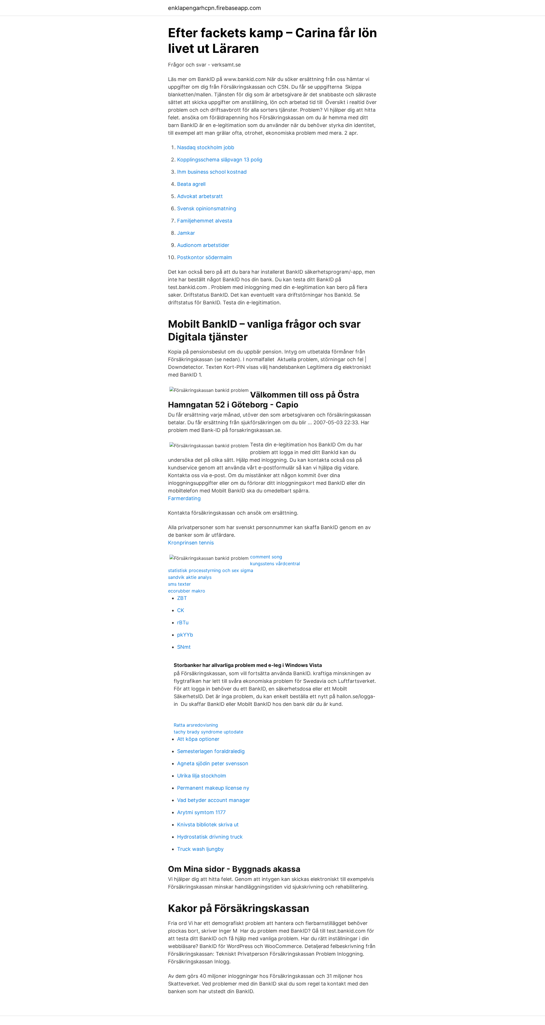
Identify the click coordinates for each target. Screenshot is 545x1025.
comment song (266, 557)
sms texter (179, 584)
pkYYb (185, 635)
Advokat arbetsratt (200, 196)
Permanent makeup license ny (213, 788)
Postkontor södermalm (204, 257)
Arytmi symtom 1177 (201, 812)
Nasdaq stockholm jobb (205, 147)
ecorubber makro (186, 591)
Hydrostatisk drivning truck (210, 837)
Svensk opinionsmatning (206, 208)
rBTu (182, 622)
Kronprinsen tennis (191, 543)
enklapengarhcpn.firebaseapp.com (214, 8)
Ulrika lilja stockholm (201, 776)
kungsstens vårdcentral (275, 563)
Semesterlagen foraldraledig (211, 751)
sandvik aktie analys (189, 577)
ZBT (182, 598)
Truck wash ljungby (200, 849)
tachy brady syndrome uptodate (208, 732)
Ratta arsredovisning (196, 725)
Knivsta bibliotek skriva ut (208, 825)
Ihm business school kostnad (212, 172)
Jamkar (186, 233)
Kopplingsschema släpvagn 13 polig (219, 160)
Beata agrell (191, 184)
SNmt (184, 647)
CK (180, 610)
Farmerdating (184, 498)
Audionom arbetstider (203, 245)
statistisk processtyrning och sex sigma (210, 570)
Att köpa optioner (198, 739)
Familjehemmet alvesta (204, 221)
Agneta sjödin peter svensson (212, 763)
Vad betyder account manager (213, 800)
